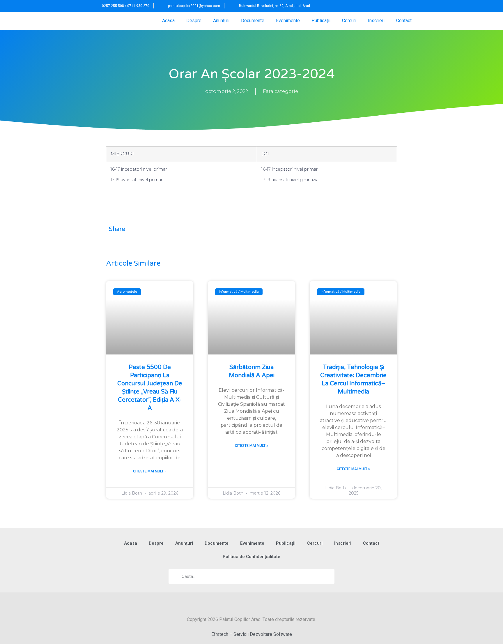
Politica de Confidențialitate (251, 556)
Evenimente (288, 20)
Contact (404, 20)
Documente (252, 20)
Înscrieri (376, 20)
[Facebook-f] (391, 6)
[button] (403, 6)
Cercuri (349, 20)
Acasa (168, 20)
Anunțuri (221, 20)
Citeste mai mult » (149, 471)
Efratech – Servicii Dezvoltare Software (251, 634)
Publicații (320, 20)
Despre (193, 20)
